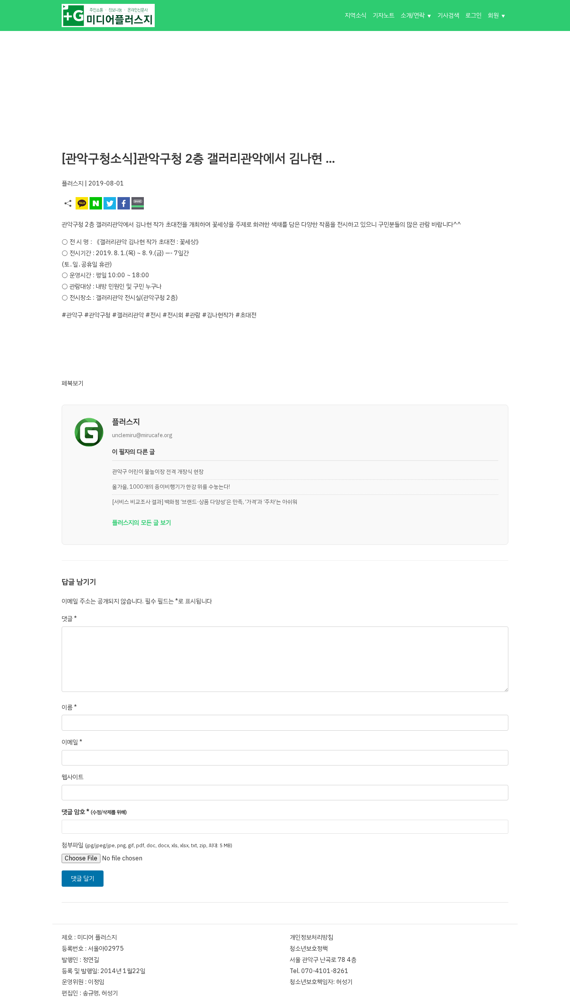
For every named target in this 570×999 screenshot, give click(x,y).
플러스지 (72, 183)
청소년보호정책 (309, 948)
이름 (69, 707)
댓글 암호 (94, 812)
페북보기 (72, 383)
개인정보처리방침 (311, 937)
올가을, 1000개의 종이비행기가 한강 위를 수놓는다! (171, 486)
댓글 (69, 618)
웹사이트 (72, 777)
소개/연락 (413, 15)
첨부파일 (147, 845)
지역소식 (355, 15)
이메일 (72, 742)
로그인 (473, 15)
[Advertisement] (285, 85)
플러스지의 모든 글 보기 (141, 522)
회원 (493, 15)
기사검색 (448, 15)
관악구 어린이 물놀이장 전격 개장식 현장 (158, 471)
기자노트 (383, 15)
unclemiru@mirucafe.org (142, 435)
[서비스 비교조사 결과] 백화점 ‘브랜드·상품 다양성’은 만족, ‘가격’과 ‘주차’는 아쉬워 (204, 502)
